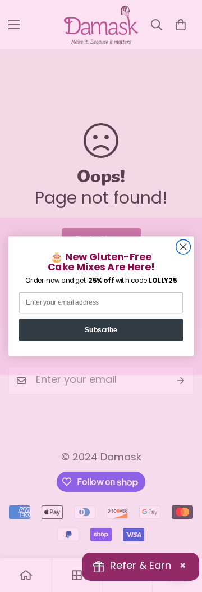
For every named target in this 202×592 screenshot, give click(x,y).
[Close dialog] (183, 246)
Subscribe (101, 329)
